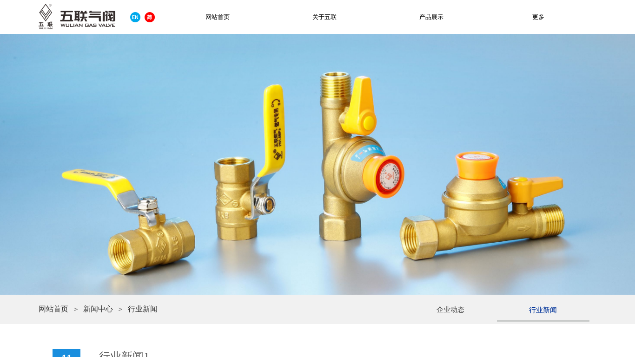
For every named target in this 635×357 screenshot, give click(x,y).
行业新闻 (143, 309)
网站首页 (53, 309)
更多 (538, 16)
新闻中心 (98, 309)
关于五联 (324, 16)
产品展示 (431, 16)
